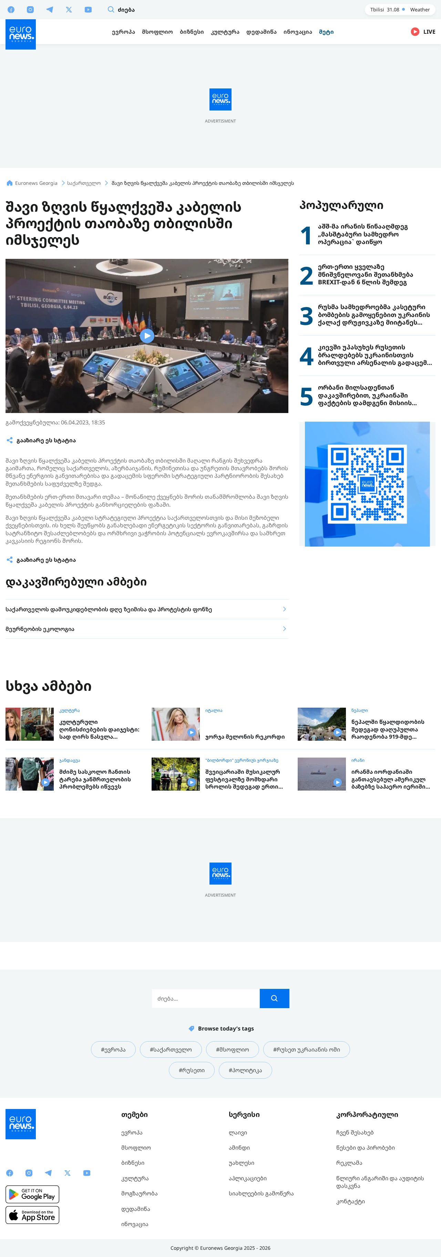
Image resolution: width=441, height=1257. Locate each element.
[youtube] (88, 9)
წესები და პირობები (365, 1147)
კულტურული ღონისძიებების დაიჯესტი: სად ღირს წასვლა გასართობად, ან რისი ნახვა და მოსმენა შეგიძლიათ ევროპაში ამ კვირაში (101, 729)
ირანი (358, 760)
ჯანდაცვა (69, 760)
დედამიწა (135, 1209)
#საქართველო (171, 1049)
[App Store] (32, 1215)
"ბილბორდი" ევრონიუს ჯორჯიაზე (241, 760)
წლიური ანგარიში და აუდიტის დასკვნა (380, 1182)
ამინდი (239, 1147)
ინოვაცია (134, 1224)
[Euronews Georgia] (21, 34)
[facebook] (11, 9)
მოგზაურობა (139, 1193)
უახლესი (241, 1162)
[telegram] (49, 9)
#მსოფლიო (232, 1049)
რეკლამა (349, 1162)
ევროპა (132, 1132)
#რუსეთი (192, 1070)
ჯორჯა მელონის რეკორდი (245, 736)
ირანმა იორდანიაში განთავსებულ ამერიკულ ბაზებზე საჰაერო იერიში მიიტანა (388, 779)
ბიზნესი (132, 1162)
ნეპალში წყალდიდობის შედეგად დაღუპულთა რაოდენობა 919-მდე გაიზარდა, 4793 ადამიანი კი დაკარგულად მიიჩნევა (392, 729)
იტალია (214, 710)
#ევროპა (113, 1049)
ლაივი (238, 1132)
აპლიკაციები (248, 1178)
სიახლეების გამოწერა (261, 1193)
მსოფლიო (136, 1147)
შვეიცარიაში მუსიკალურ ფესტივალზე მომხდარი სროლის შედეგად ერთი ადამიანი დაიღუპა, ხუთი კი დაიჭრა (246, 779)
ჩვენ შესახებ (355, 1132)
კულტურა (69, 710)
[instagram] (30, 9)
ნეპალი (359, 710)
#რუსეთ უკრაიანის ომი (306, 1049)
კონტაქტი (350, 1201)
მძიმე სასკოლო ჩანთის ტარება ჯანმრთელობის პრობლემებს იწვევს (95, 779)
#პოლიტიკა (245, 1070)
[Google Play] (32, 1194)
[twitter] (68, 9)
